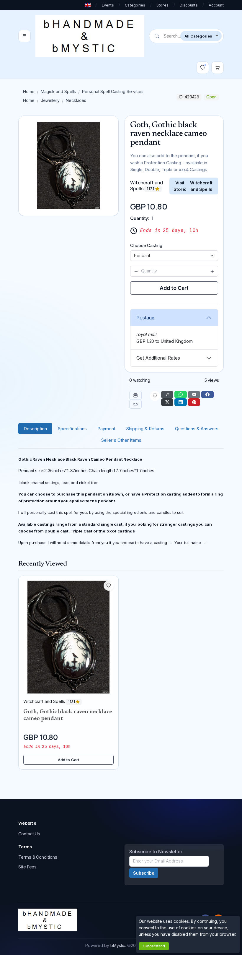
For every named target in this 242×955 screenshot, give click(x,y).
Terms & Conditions (37, 857)
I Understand (154, 946)
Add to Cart (174, 288)
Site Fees (27, 866)
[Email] (194, 395)
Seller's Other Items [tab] (121, 440)
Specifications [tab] (72, 428)
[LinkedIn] (180, 402)
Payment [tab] (106, 428)
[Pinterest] (194, 402)
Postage (145, 318)
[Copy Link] (167, 395)
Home (29, 91)
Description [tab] (35, 428)
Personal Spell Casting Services (112, 91)
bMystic (117, 945)
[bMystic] (89, 36)
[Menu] (24, 36)
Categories (135, 5)
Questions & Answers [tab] (196, 428)
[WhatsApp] (180, 395)
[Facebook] (207, 395)
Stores (162, 5)
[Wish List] (203, 67)
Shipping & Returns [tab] (145, 428)
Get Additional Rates (158, 358)
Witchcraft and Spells (201, 186)
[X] (167, 402)
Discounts (189, 5)
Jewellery (50, 100)
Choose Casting (146, 245)
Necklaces (76, 100)
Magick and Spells (58, 91)
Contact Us (29, 833)
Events (108, 5)
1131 (151, 188)
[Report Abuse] (135, 404)
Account (216, 5)
